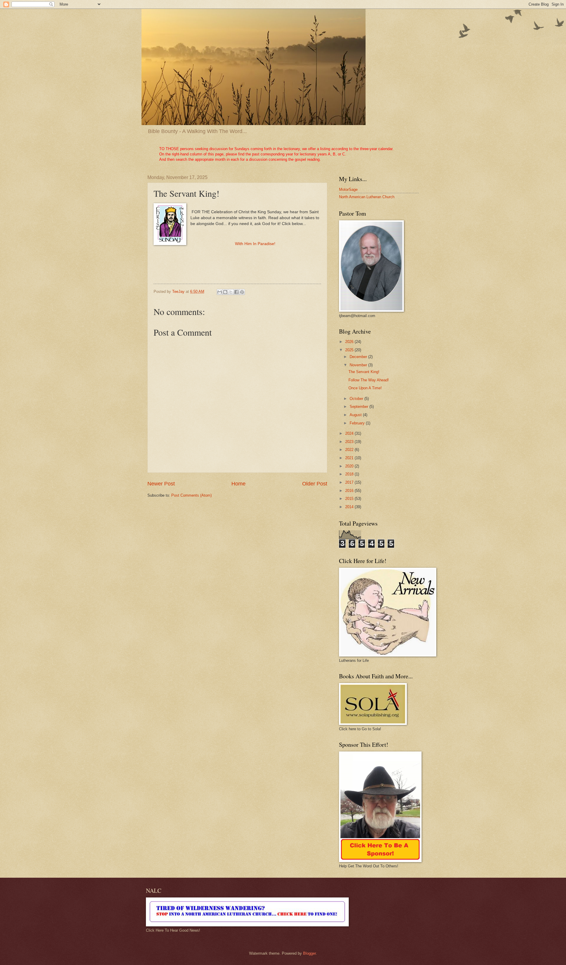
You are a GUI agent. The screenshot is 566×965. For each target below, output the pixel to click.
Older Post (314, 484)
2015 (350, 498)
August (356, 415)
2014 (350, 507)
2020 (350, 466)
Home (238, 484)
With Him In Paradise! (255, 244)
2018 (350, 474)
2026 (350, 341)
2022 (350, 449)
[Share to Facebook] (236, 292)
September (359, 406)
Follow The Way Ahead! (368, 380)
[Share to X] (231, 292)
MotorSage (348, 189)
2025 (350, 350)
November (359, 365)
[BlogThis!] (225, 292)
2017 (350, 482)
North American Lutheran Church (366, 197)
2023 (350, 441)
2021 (350, 458)
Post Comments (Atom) (191, 495)
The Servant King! (363, 372)
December (359, 357)
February (358, 423)
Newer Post (161, 484)
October (357, 398)
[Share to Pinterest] (242, 292)
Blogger (309, 953)
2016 (350, 490)
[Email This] (220, 292)
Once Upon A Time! (365, 388)
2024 (350, 433)
